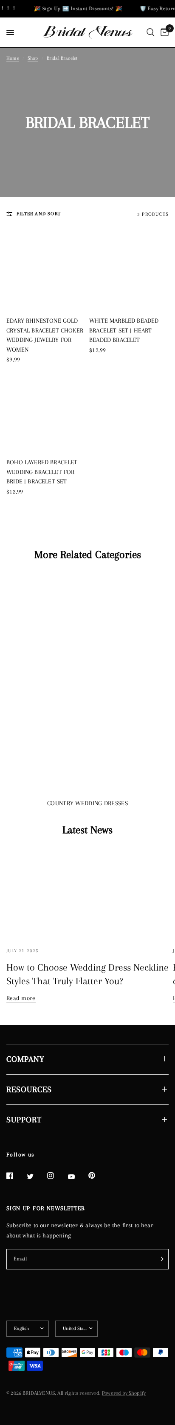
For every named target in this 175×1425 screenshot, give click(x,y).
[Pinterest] (97, 1175)
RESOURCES (29, 1089)
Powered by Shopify (124, 1393)
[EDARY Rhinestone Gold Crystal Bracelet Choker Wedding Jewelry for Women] (46, 269)
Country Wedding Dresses (87, 803)
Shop (33, 58)
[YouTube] (77, 1177)
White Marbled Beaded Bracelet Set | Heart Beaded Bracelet (123, 330)
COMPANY (25, 1059)
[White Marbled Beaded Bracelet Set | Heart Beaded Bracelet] (129, 269)
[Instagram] (56, 1175)
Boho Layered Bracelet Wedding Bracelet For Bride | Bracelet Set (42, 472)
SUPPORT (24, 1119)
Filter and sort (39, 214)
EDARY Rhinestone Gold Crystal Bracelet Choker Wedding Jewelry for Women (44, 335)
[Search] (151, 32)
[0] (163, 32)
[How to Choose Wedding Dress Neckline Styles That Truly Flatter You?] (87, 893)
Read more (21, 997)
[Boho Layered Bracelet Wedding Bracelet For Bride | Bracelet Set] (46, 411)
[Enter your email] (160, 1259)
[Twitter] (36, 1176)
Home (12, 58)
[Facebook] (15, 1175)
